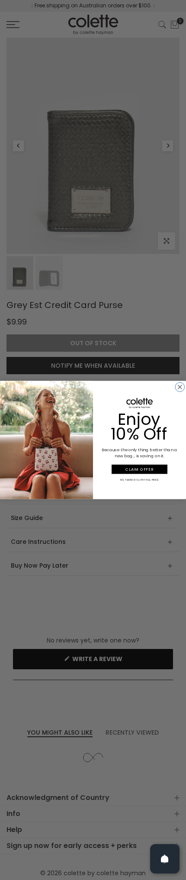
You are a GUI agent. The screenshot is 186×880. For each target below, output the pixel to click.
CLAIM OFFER (139, 469)
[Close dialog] (180, 387)
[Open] (165, 859)
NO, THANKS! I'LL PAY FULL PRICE (139, 479)
